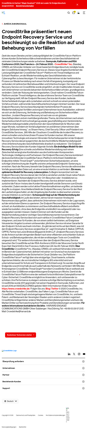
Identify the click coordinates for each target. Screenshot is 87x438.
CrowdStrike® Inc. (63, 64)
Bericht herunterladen (25, 6)
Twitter (54, 288)
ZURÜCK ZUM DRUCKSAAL (15, 24)
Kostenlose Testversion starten (19, 335)
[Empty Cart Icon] (78, 13)
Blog (48, 288)
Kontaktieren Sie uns (49, 335)
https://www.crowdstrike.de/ (16, 288)
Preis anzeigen (72, 335)
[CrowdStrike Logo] (3, 12)
